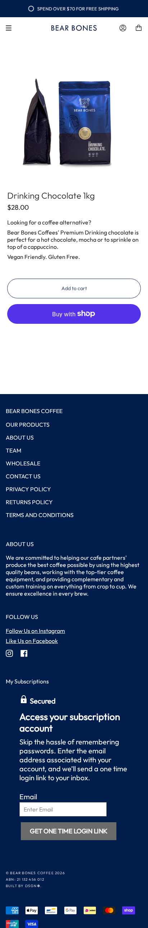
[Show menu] (11, 28)
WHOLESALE (23, 463)
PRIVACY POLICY (28, 489)
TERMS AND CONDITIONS (40, 515)
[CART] (138, 28)
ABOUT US (20, 437)
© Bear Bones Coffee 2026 (35, 873)
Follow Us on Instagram (35, 630)
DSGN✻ (32, 886)
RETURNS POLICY (29, 502)
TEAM (13, 450)
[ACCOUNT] (122, 28)
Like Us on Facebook (32, 640)
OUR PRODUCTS (28, 424)
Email (28, 796)
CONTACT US (23, 476)
